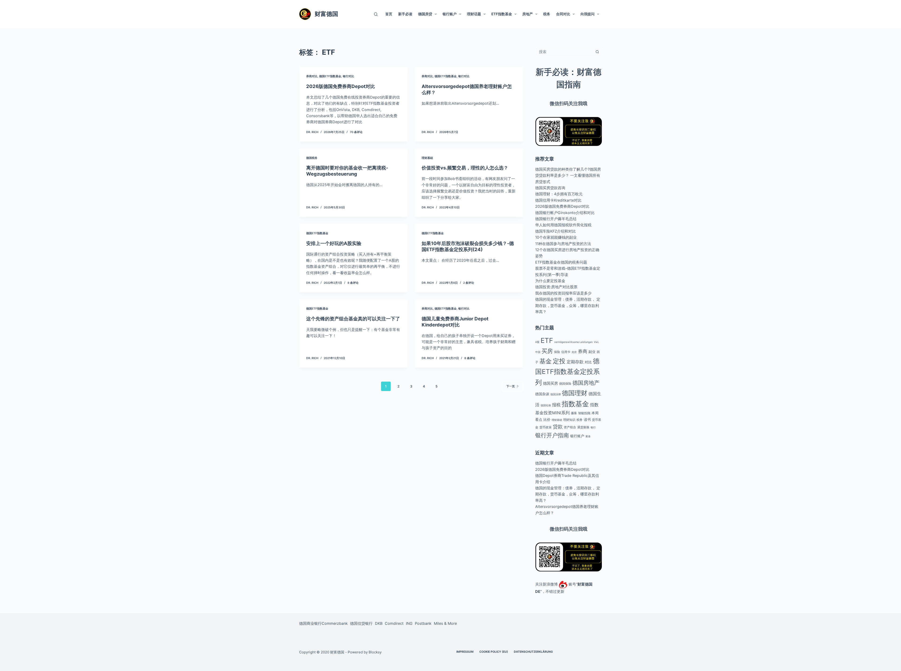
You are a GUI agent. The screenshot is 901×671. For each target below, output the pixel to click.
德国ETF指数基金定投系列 (567, 371)
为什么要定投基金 (550, 280)
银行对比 (348, 76)
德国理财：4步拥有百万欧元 (559, 194)
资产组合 (570, 427)
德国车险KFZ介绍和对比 (555, 231)
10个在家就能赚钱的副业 (556, 237)
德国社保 (546, 405)
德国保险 (565, 383)
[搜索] (376, 14)
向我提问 (587, 14)
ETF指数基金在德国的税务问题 (561, 262)
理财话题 (474, 14)
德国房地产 (586, 383)
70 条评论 (356, 132)
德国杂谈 (542, 394)
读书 (587, 419)
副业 (592, 351)
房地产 (527, 14)
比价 (546, 419)
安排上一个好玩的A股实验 (333, 243)
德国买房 (550, 383)
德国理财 (574, 393)
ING (409, 623)
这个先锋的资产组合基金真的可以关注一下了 (353, 319)
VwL (596, 342)
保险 (557, 352)
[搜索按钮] (597, 51)
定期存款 (575, 361)
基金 (545, 361)
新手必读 (405, 14)
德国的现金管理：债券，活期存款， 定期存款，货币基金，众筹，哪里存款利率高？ (567, 305)
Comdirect (394, 623)
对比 (588, 362)
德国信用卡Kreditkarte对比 (558, 200)
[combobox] (564, 51)
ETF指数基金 (501, 14)
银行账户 (450, 14)
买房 (547, 350)
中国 (537, 352)
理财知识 (569, 420)
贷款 (558, 426)
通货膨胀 (583, 427)
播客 (574, 413)
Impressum (464, 652)
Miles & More (445, 623)
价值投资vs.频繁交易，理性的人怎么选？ (465, 168)
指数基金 (575, 404)
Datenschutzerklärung (533, 652)
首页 (388, 14)
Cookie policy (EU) (493, 652)
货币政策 (545, 427)
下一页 (510, 386)
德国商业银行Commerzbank (323, 623)
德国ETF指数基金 (330, 76)
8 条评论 (353, 282)
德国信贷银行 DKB (366, 623)
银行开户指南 (552, 435)
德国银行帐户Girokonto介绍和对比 (565, 212)
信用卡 (565, 352)
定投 (559, 361)
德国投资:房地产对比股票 (556, 286)
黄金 (588, 436)
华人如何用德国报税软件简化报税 (563, 224)
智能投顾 (584, 413)
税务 (546, 14)
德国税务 (311, 158)
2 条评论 (468, 282)
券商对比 (311, 76)
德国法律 (555, 394)
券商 (582, 351)
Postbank (423, 623)
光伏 (574, 352)
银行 (593, 427)
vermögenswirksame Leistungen (573, 342)
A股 (537, 342)
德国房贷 (425, 14)
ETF (547, 340)
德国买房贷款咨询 (550, 187)
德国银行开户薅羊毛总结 (555, 218)
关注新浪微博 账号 (555, 584)
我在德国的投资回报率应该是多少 (563, 293)
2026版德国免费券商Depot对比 (340, 86)
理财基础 (427, 158)
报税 (556, 404)
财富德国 (326, 13)
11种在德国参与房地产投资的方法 (563, 243)
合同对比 (563, 14)
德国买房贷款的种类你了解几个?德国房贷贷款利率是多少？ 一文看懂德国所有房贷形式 (568, 175)
